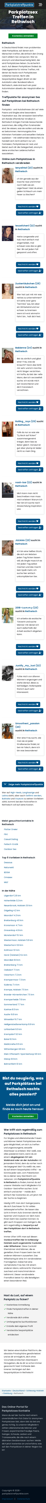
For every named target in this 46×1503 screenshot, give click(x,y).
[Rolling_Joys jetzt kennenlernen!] (7, 429)
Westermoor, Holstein (18, 940)
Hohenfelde (13, 900)
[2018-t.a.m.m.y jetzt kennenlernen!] (7, 615)
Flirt (6, 834)
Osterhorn (12, 974)
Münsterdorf (13, 935)
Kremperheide (15, 999)
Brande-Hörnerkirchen (19, 994)
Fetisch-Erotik (11, 844)
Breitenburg (13, 920)
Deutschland (19, 1390)
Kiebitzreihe (13, 1044)
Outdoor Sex (10, 849)
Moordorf (12, 915)
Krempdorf (13, 1034)
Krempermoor (15, 979)
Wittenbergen (14, 1049)
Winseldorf (13, 1019)
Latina (5, 795)
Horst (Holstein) (15, 955)
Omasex (8, 877)
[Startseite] (18, 4)
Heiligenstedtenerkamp (19, 1024)
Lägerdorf (12, 895)
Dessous (8, 862)
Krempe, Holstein (16, 989)
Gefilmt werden (33, 795)
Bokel (10, 1039)
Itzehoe (11, 1009)
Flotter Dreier (11, 829)
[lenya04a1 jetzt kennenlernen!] (7, 175)
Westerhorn (13, 945)
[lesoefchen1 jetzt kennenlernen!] (7, 233)
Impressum (7, 1498)
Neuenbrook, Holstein (18, 905)
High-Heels (15, 792)
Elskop (10, 1059)
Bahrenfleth (13, 1063)
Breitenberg (13, 964)
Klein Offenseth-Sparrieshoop (22, 1054)
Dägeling (12, 910)
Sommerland (14, 1004)
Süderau (11, 984)
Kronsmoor (13, 925)
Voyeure (19, 798)
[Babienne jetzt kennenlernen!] (7, 355)
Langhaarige (28, 792)
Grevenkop (13, 930)
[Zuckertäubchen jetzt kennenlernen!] (7, 291)
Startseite (6, 1390)
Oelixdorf (12, 969)
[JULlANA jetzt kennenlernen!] (7, 548)
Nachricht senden (27, 206)
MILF (6, 882)
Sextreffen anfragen (28, 212)
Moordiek (12, 960)
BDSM (7, 872)
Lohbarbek (13, 1029)
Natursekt (9, 867)
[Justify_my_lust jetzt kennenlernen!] (7, 673)
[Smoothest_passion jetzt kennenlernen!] (7, 731)
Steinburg (7, 1393)
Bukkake (6, 798)
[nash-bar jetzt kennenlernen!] (7, 490)
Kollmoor (12, 950)
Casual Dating (11, 839)
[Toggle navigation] (40, 4)
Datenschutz (23, 1498)
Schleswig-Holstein (35, 1390)
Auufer (11, 1014)
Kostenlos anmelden (23, 35)
